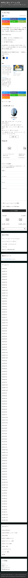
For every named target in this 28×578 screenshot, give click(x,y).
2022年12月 (5, 385)
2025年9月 (4, 298)
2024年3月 (4, 344)
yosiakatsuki (12, 576)
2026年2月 (4, 285)
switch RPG (5, 535)
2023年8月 (4, 363)
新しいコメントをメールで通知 (11, 203)
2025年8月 (4, 301)
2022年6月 (4, 401)
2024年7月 (4, 333)
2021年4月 (4, 439)
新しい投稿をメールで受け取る (11, 206)
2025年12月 (5, 290)
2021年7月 (4, 430)
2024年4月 (4, 341)
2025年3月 (4, 312)
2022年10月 (5, 390)
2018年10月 (5, 520)
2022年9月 (4, 393)
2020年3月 (4, 474)
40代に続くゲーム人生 (10, 2)
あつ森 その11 (22, 224)
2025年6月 (4, 303)
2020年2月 (4, 476)
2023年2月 (4, 379)
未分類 (3, 554)
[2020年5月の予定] (7, 70)
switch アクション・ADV (8, 541)
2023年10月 (5, 357)
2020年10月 (5, 455)
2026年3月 (4, 282)
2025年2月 (4, 314)
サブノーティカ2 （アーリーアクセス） (11, 238)
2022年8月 (4, 395)
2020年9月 (4, 458)
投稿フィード (5, 565)
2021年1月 (4, 447)
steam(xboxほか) (6, 530)
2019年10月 (5, 487)
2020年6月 (4, 466)
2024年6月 (4, 336)
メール (4, 176)
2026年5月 (4, 276)
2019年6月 (4, 498)
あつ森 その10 (5, 224)
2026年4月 (4, 279)
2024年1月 (4, 349)
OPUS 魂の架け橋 (6, 259)
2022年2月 (4, 412)
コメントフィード (6, 567)
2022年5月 (4, 403)
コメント (4, 188)
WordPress (23, 576)
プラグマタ (4, 246)
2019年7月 (4, 495)
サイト (3, 182)
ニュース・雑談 (5, 551)
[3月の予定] (7, 82)
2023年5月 (4, 371)
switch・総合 (5, 546)
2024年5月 (4, 339)
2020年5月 (4, 468)
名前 (3, 170)
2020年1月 (4, 479)
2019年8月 (4, 493)
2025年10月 (5, 295)
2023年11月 (5, 355)
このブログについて (6, 549)
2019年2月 (4, 509)
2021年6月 (4, 433)
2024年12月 (5, 320)
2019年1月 (4, 512)
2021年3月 (4, 441)
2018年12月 (5, 514)
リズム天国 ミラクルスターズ (9, 244)
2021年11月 (5, 420)
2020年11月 (5, 452)
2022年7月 (4, 398)
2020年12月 (5, 449)
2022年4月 (4, 406)
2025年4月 (4, 309)
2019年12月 (5, 482)
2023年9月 (4, 360)
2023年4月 (4, 374)
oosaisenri (6, 15)
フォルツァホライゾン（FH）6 (9, 241)
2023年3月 (4, 376)
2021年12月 (5, 417)
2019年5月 (4, 501)
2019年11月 (5, 485)
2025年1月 (4, 317)
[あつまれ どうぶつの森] (18, 68)
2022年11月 (5, 387)
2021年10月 (5, 422)
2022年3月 (4, 409)
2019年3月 (4, 506)
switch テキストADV (7, 543)
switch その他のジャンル (8, 538)
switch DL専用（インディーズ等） (10, 532)
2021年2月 (4, 444)
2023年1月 (4, 382)
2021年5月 (4, 436)
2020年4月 (4, 471)
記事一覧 (14, 136)
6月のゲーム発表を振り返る (8, 249)
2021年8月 (4, 428)
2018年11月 (5, 517)
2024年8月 (4, 330)
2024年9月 (4, 328)
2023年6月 (4, 368)
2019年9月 (4, 490)
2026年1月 (4, 287)
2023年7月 (4, 366)
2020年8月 (4, 460)
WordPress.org (6, 569)
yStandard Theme (4, 576)
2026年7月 (4, 271)
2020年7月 (4, 463)
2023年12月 (5, 352)
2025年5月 (4, 306)
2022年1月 (4, 414)
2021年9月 (4, 425)
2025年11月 (5, 293)
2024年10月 (5, 325)
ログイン (4, 564)
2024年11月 (5, 322)
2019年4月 (4, 503)
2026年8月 (4, 268)
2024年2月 (4, 347)
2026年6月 (4, 274)
